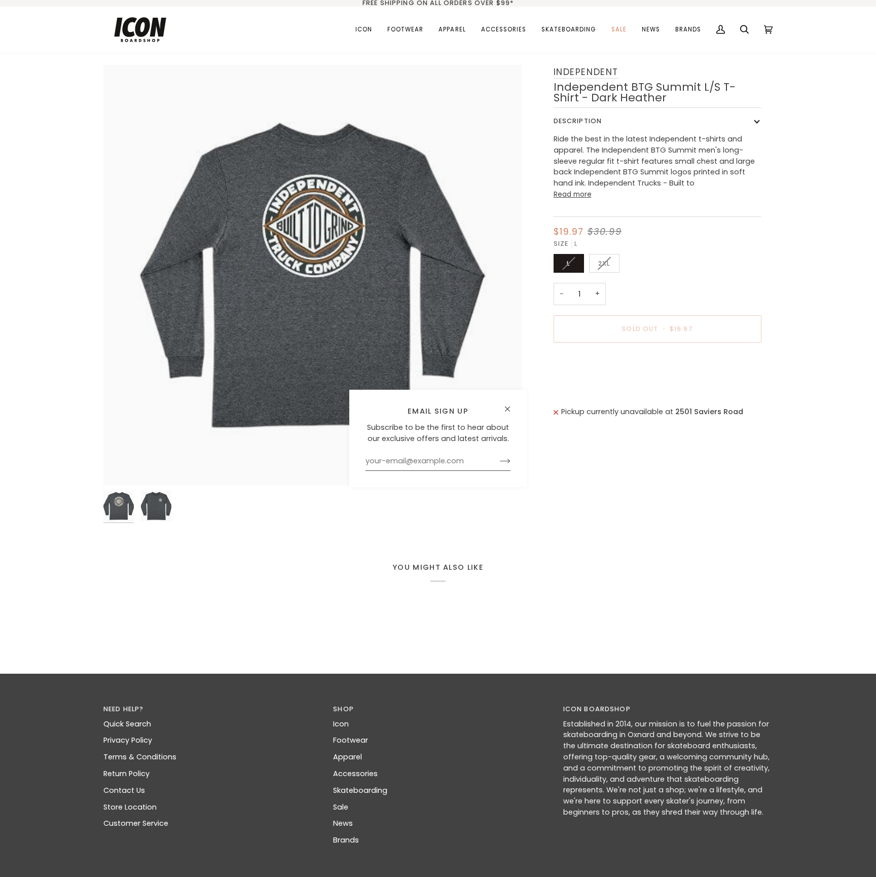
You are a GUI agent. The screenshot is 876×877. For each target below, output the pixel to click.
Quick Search (127, 724)
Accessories (355, 774)
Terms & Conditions (139, 757)
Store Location (130, 807)
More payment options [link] (596, 390)
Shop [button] (343, 709)
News (343, 823)
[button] (405, 30)
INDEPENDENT (586, 71)
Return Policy (126, 774)
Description (578, 121)
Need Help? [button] (123, 709)
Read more (573, 194)
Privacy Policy (127, 740)
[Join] (497, 461)
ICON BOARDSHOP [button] (597, 709)
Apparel (347, 757)
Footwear (350, 740)
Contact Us (124, 790)
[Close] (512, 405)
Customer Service (135, 823)
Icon (341, 724)
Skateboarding (360, 790)
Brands (346, 840)
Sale (340, 807)
